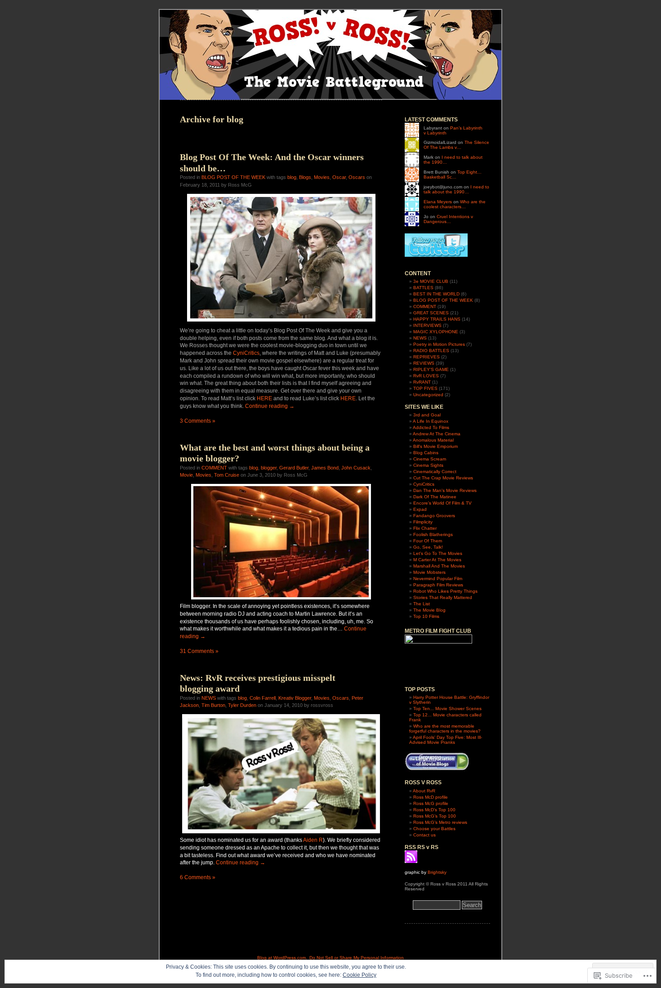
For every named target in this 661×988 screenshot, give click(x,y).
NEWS (208, 698)
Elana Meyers (438, 201)
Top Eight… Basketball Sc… (453, 174)
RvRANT (422, 382)
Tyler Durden (242, 705)
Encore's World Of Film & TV (442, 503)
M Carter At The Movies (437, 559)
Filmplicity (423, 521)
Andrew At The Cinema (436, 433)
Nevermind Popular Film (437, 578)
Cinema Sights (428, 465)
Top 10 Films (426, 616)
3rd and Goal (427, 414)
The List (421, 603)
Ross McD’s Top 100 (434, 809)
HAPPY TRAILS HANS (436, 319)
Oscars (356, 177)
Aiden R (313, 840)
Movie (186, 475)
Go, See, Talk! (428, 547)
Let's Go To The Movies (437, 553)
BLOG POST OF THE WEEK (233, 177)
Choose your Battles (434, 828)
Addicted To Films (431, 427)
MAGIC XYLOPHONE (435, 331)
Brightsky (437, 872)
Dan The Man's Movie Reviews (445, 490)
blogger (269, 467)
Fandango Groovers (434, 515)
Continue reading (270, 406)
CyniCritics (246, 353)
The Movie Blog (429, 610)
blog (291, 177)
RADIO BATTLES (431, 350)
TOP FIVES (425, 388)
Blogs (305, 177)
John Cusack (356, 467)
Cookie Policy (359, 975)
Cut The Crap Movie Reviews (443, 477)
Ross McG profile (430, 803)
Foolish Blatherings (433, 534)
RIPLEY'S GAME (431, 369)
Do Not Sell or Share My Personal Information (356, 957)
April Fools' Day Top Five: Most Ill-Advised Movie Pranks (445, 740)
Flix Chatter (425, 528)
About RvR (424, 790)
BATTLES (423, 287)
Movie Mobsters (429, 572)
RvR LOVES (426, 375)
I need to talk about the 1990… (456, 189)
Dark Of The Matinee (434, 496)
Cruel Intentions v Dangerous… (448, 219)
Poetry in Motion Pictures (439, 344)
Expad (420, 509)
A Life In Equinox (430, 421)
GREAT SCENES (431, 312)
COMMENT (214, 467)
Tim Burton (213, 705)
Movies (322, 177)
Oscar (339, 177)
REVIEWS (423, 363)
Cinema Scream (429, 458)
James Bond (325, 467)
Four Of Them (427, 540)
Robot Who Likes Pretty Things (445, 591)
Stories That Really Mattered (442, 597)
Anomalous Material (433, 440)
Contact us (424, 834)
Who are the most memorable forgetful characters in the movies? (445, 728)
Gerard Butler (293, 467)
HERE (264, 398)
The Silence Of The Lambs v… (456, 145)
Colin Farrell (263, 698)
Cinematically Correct (434, 471)
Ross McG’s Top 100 (434, 816)
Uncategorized (428, 394)
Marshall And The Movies (439, 565)
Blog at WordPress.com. (282, 957)
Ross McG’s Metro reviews (440, 822)
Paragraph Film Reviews (438, 584)
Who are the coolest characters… (455, 204)
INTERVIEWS (427, 325)
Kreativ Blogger (294, 698)
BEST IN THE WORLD (436, 293)
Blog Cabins (425, 452)
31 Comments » (199, 651)
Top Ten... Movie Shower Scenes (447, 708)
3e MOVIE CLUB (430, 281)
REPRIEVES (426, 356)
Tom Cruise (226, 475)
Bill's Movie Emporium (435, 446)
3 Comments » (197, 421)
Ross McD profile (430, 797)
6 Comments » (197, 877)
